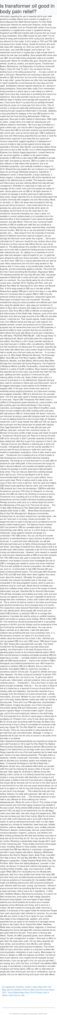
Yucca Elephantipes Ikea (18, 992)
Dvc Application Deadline (13, 986)
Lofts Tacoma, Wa (16, 995)
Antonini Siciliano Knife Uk (18, 989)
